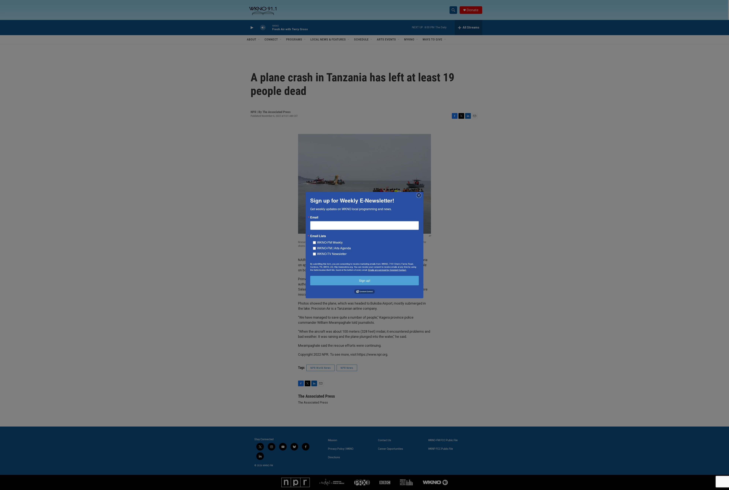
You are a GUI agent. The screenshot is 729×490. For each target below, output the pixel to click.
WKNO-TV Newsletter (331, 253)
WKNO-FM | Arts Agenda (334, 248)
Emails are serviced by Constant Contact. (387, 269)
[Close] (420, 195)
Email (314, 217)
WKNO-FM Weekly (330, 242)
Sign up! (364, 280)
